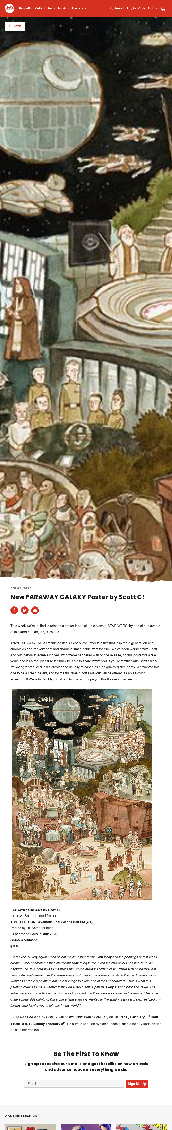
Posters (77, 8)
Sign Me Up (137, 1083)
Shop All (24, 8)
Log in (131, 8)
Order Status (147, 8)
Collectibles (44, 8)
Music (62, 8)
